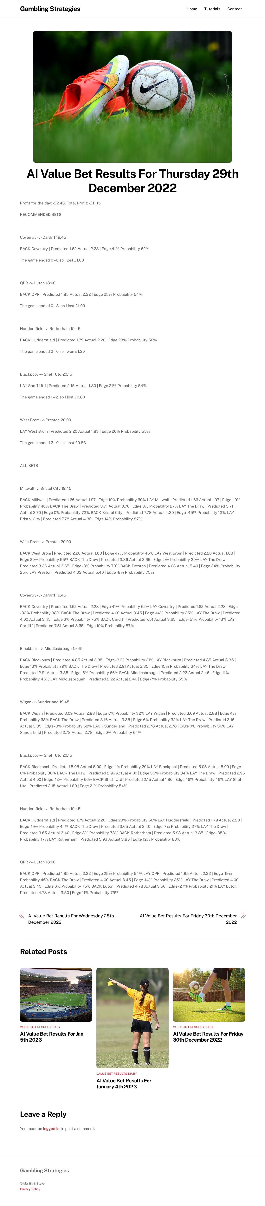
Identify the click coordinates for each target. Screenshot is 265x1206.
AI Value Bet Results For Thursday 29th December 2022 (132, 181)
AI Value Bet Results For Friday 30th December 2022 (188, 919)
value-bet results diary (40, 1027)
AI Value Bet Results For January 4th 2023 (123, 1084)
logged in (51, 1128)
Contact (234, 9)
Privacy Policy (30, 1189)
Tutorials (212, 9)
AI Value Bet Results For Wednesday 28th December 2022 (71, 919)
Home (192, 9)
